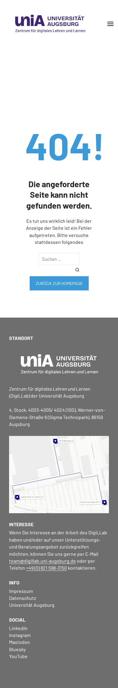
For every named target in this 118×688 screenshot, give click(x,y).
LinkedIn (18, 628)
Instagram (20, 635)
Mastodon (19, 642)
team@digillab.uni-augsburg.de (42, 561)
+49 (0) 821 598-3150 (46, 568)
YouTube (18, 656)
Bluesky (17, 649)
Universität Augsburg (31, 605)
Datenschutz (22, 598)
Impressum (21, 591)
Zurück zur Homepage (59, 283)
